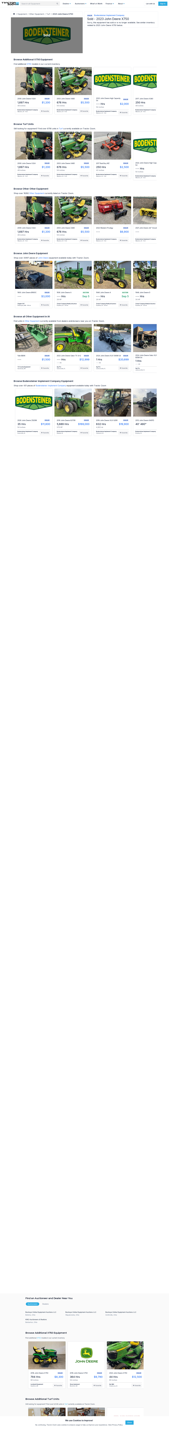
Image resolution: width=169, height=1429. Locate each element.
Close (129, 1422)
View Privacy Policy (115, 1425)
